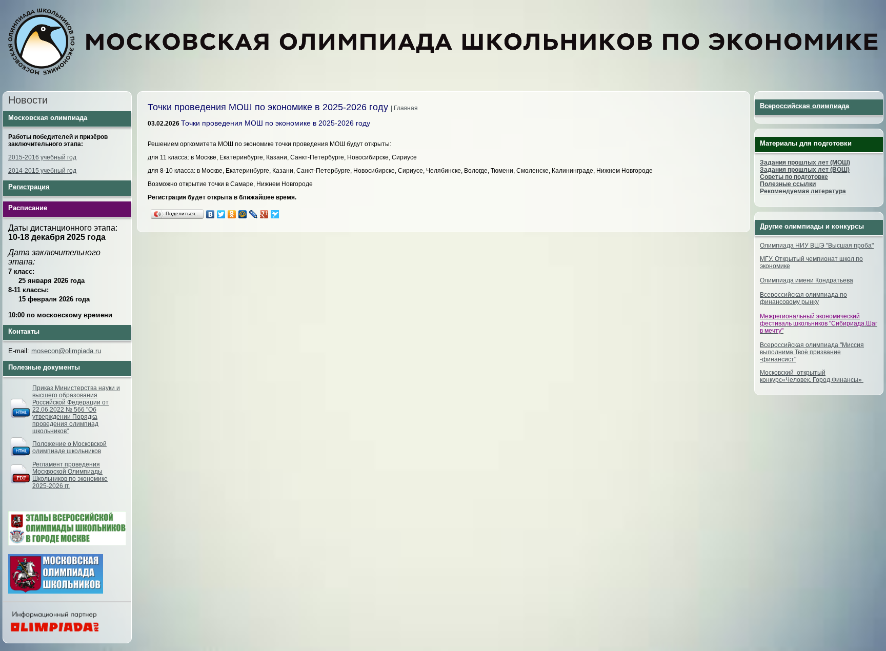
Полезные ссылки (788, 184)
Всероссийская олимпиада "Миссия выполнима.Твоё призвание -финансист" (812, 352)
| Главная (404, 108)
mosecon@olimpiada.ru (66, 351)
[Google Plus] (264, 214)
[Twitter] (221, 214)
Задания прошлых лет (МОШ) (805, 162)
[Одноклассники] (232, 214)
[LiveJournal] (253, 214)
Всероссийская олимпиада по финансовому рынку (803, 298)
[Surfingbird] (275, 214)
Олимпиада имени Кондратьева (806, 280)
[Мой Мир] (242, 214)
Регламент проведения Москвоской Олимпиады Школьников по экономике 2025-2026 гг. (70, 475)
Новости (28, 100)
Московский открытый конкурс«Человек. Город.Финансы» (811, 376)
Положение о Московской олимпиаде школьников (69, 447)
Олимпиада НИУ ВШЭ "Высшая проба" (817, 245)
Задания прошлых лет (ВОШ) (805, 169)
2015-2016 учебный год (42, 157)
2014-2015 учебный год (42, 170)
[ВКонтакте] (210, 214)
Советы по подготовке (794, 176)
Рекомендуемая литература (803, 191)
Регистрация (29, 187)
